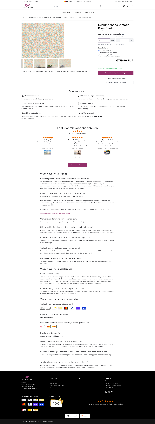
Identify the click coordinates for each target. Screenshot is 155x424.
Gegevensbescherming (57, 385)
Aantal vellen (120, 37)
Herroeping (109, 387)
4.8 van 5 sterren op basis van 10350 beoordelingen (106, 404)
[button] (22, 63)
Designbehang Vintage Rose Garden (77, 17)
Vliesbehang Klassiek (108, 51)
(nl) (119, 6)
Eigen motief (89, 12)
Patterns (77, 12)
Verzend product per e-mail (117, 82)
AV (50, 387)
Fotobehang (65, 12)
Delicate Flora (57, 17)
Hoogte (100, 37)
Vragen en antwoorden (112, 381)
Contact (52, 381)
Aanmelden (81, 381)
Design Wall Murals (34, 17)
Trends (46, 17)
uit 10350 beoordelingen (77, 133)
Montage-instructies (111, 383)
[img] (77, 131)
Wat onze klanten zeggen (113, 385)
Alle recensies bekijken (77, 165)
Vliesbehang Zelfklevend (110, 55)
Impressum (53, 383)
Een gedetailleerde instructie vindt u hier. (55, 213)
